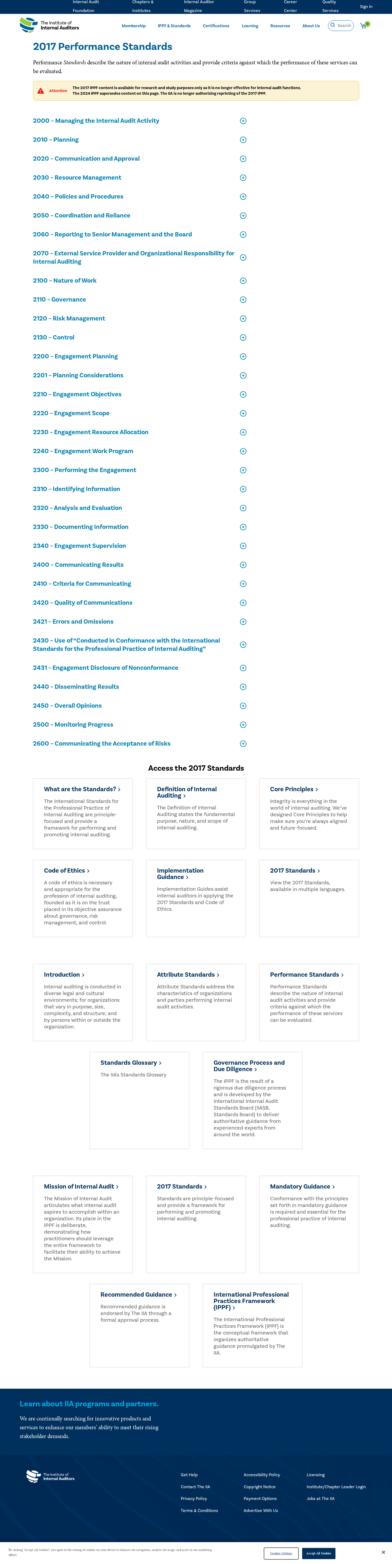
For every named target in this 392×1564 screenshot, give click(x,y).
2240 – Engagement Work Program (83, 451)
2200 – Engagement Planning (75, 356)
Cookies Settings (281, 1553)
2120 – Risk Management (69, 318)
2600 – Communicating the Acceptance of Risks (102, 743)
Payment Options (260, 1498)
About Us (311, 26)
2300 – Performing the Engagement (84, 470)
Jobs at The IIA (321, 1498)
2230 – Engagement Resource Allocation (91, 432)
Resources (280, 26)
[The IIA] (49, 26)
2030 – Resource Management (77, 177)
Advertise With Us (261, 1510)
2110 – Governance (59, 299)
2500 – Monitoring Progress (73, 724)
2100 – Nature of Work (65, 280)
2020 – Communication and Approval (86, 159)
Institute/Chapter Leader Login (336, 1487)
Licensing (316, 1475)
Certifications (216, 26)
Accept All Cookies (318, 1553)
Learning (250, 26)
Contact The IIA (195, 1487)
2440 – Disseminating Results (76, 687)
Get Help (189, 1475)
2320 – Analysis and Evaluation (77, 508)
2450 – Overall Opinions (67, 706)
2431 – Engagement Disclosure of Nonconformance (105, 668)
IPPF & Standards (174, 26)
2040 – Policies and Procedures (78, 196)
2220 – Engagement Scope (71, 413)
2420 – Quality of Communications (83, 603)
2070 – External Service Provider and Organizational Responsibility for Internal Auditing (133, 257)
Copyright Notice (260, 1487)
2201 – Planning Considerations (78, 375)
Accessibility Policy (262, 1475)
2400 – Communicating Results (78, 565)
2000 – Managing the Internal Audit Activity (96, 121)
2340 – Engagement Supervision (79, 546)
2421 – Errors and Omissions (73, 621)
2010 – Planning (56, 140)
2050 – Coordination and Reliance (81, 215)
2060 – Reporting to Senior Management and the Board (112, 234)
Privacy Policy (194, 1498)
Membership (134, 26)
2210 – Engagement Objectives (77, 394)
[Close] (383, 1552)
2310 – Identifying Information (76, 489)
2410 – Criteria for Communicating (82, 584)
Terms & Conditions (199, 1510)
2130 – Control (53, 337)
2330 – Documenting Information (81, 527)
